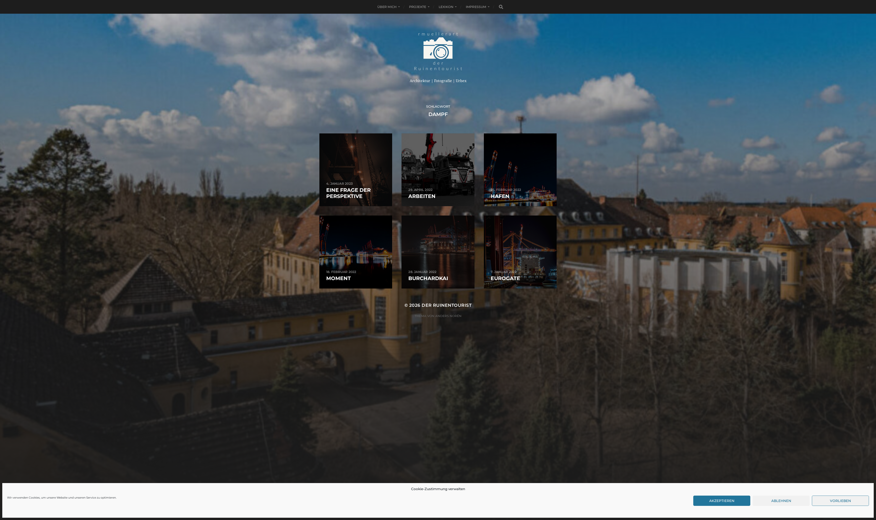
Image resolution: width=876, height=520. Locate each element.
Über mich (386, 7)
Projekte (417, 7)
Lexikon (446, 7)
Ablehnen (781, 501)
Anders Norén (448, 316)
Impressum (476, 7)
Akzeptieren (721, 501)
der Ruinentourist (447, 305)
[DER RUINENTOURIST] (438, 51)
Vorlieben (840, 501)
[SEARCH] (501, 7)
